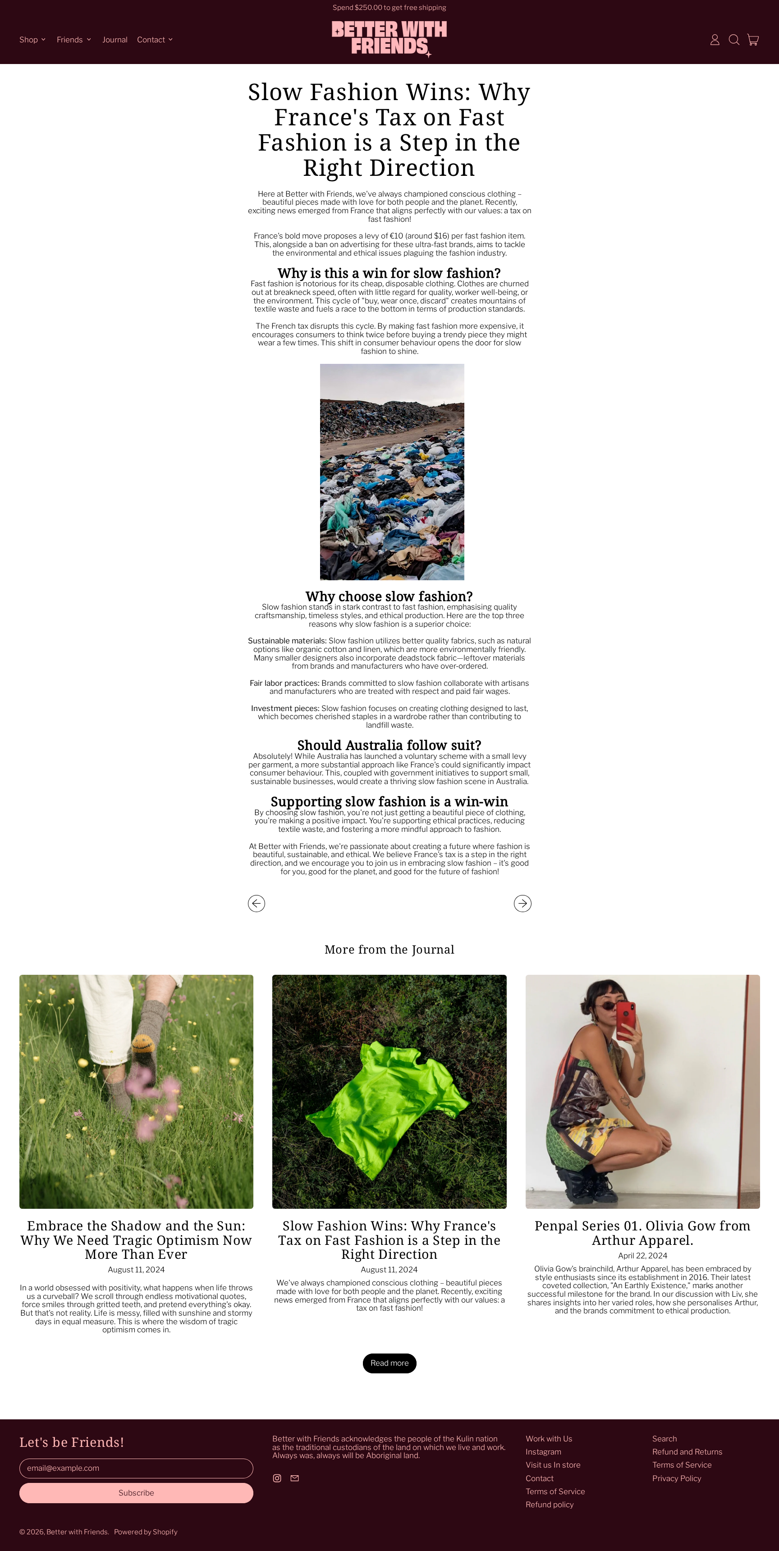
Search (664, 1438)
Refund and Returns (687, 1451)
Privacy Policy (676, 1478)
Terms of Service (555, 1491)
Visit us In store (553, 1464)
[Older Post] (256, 903)
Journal (115, 39)
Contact (540, 1478)
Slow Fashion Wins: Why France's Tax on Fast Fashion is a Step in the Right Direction (389, 1239)
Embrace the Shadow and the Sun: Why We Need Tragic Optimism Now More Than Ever (136, 1239)
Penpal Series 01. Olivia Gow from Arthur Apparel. (643, 1232)
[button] (734, 39)
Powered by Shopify (146, 1532)
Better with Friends (77, 1532)
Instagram (543, 1451)
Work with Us (549, 1438)
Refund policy (550, 1504)
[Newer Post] (522, 903)
